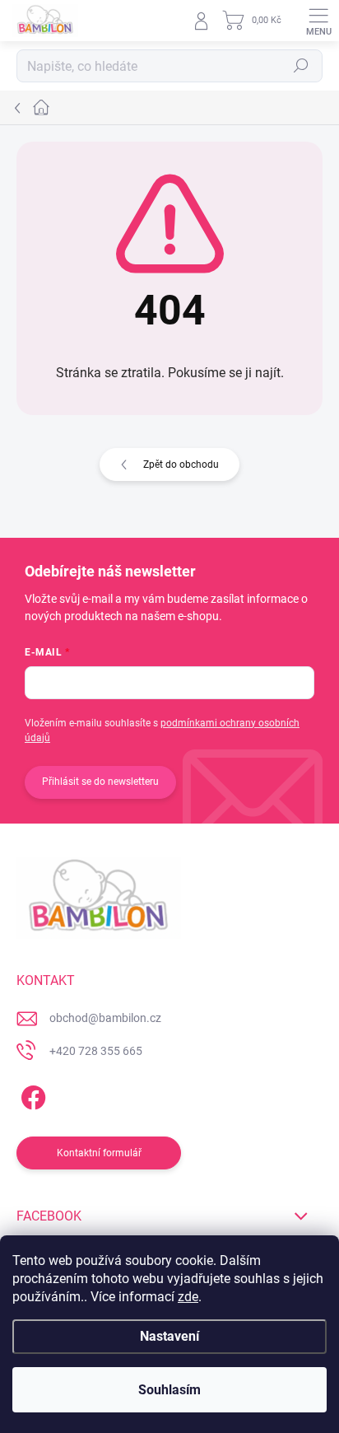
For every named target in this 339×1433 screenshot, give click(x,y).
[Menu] (318, 20)
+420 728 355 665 (95, 1050)
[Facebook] (30, 1094)
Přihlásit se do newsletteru (100, 781)
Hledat (301, 66)
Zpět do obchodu (181, 464)
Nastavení (169, 1336)
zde (188, 1297)
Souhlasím (169, 1390)
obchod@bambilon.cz (105, 1018)
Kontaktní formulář (99, 1153)
